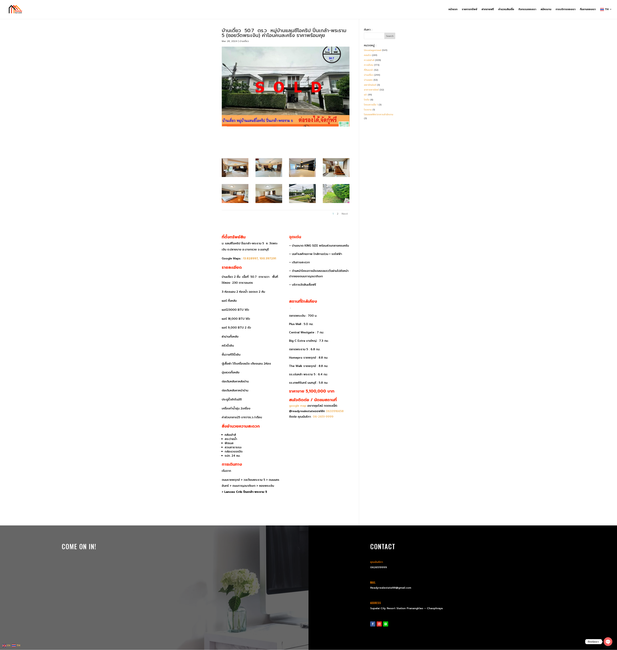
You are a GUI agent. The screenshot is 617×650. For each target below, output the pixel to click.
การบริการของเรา (566, 9)
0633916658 (335, 411)
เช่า (365, 94)
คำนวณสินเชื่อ (506, 9)
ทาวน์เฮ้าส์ (369, 60)
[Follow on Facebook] (372, 624)
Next (345, 214)
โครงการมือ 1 (371, 104)
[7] (268, 203)
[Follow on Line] (385, 624)
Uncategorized (372, 50)
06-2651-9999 (322, 416)
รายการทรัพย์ (469, 9)
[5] (336, 177)
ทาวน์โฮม (368, 65)
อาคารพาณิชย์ (371, 89)
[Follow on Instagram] (379, 624)
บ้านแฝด (368, 80)
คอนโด (367, 55)
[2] (235, 177)
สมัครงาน (546, 9)
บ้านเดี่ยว (244, 41)
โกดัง (366, 99)
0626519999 (378, 567)
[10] (302, 203)
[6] (235, 203)
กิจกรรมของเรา (527, 9)
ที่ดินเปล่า (368, 70)
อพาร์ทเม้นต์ (370, 85)
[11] (336, 203)
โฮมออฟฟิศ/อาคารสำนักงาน (378, 114)
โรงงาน (368, 109)
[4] (302, 177)
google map (297, 405)
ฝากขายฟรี (488, 9)
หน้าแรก (452, 9)
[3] (268, 177)
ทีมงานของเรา (588, 9)
